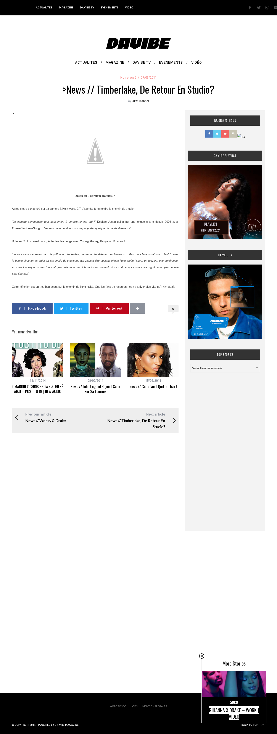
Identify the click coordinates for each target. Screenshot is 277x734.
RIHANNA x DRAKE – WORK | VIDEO (234, 713)
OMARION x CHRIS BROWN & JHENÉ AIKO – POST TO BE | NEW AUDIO (37, 389)
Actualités (44, 7)
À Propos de (118, 706)
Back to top (250, 724)
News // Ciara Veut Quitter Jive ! (153, 386)
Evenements (110, 7)
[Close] (201, 656)
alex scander (140, 100)
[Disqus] (95, 506)
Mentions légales (154, 706)
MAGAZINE (66, 7)
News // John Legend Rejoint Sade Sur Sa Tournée (95, 389)
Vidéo (129, 7)
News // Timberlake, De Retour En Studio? (136, 420)
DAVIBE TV (87, 7)
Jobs (134, 706)
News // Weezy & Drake (45, 417)
